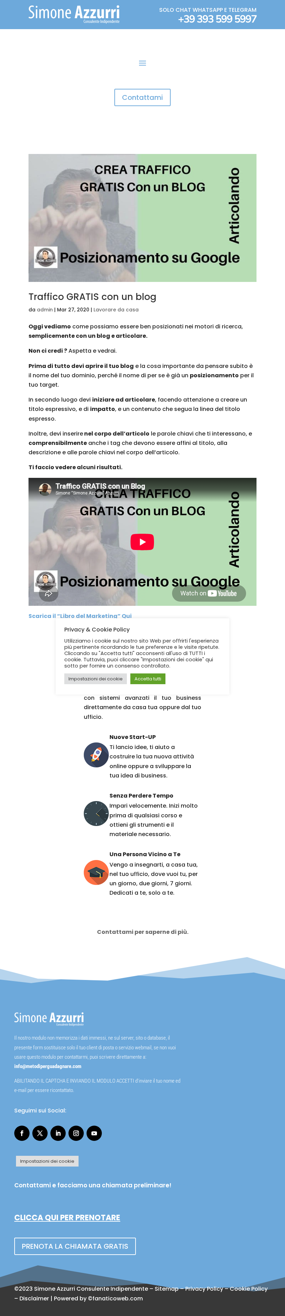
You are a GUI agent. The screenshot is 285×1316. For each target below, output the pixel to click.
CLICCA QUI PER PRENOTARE (67, 1217)
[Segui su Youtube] (94, 1133)
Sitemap (167, 1289)
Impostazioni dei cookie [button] (47, 1161)
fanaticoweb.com (117, 1298)
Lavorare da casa (116, 309)
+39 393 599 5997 (217, 19)
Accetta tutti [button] (148, 679)
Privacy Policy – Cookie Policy (226, 1289)
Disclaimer (34, 1298)
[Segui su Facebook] (22, 1133)
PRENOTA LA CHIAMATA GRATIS (75, 1246)
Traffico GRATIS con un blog (92, 297)
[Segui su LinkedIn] (58, 1133)
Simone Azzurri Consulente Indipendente (91, 1289)
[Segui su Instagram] (76, 1133)
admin (45, 309)
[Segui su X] (40, 1133)
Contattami (142, 97)
